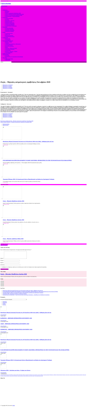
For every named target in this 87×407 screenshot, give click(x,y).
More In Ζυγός (5, 125)
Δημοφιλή (5, 301)
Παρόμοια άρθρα (6, 124)
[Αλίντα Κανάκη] (5, 3)
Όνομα (2, 260)
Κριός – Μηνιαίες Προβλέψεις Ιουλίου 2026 (13, 274)
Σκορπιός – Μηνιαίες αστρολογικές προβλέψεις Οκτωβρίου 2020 (16, 120)
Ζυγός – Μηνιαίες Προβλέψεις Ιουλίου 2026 (13, 201)
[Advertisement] (43, 71)
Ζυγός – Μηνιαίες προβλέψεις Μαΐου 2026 (13, 238)
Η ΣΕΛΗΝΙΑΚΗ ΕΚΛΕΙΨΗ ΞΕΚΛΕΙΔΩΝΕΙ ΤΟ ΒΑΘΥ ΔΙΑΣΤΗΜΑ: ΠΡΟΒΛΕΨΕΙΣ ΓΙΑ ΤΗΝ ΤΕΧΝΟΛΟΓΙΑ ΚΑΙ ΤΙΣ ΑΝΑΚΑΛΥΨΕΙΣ (37, 160)
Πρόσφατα (5, 302)
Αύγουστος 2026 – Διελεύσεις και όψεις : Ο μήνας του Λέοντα (14, 293)
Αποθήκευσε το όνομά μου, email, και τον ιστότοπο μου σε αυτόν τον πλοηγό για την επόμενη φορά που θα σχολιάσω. (24, 267)
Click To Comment (4, 245)
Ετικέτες (4, 304)
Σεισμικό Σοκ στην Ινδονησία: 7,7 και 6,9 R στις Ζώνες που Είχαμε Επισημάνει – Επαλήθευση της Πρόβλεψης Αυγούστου (26, 294)
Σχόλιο (2, 258)
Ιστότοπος (2, 264)
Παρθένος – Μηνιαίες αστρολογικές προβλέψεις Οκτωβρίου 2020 (16, 122)
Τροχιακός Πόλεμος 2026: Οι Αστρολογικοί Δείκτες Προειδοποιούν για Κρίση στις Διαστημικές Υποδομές (28, 179)
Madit (14, 405)
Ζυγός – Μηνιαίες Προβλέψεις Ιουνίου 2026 (13, 219)
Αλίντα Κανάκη (3, 314)
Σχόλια (4, 303)
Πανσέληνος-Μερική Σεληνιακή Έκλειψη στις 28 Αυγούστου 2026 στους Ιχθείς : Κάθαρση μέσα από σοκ (28, 141)
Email (1, 262)
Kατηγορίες (2, 299)
